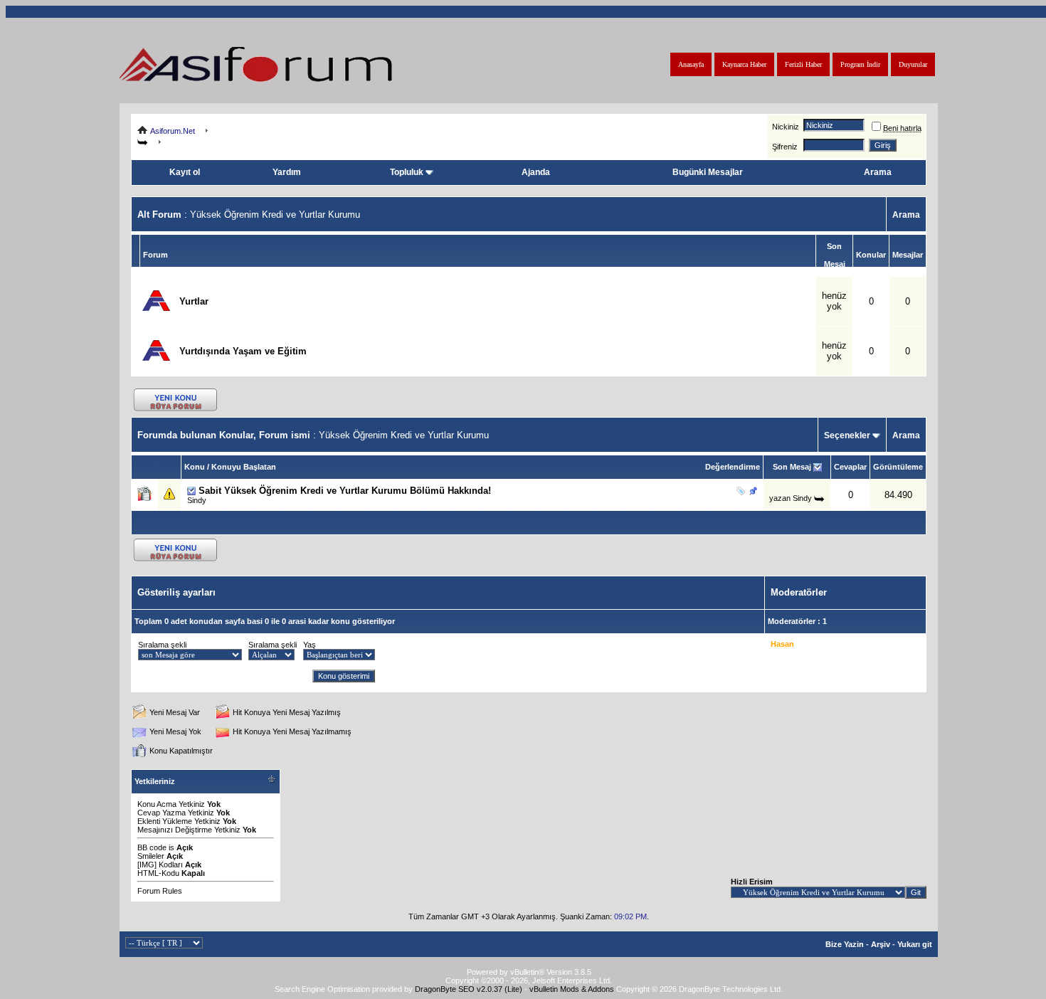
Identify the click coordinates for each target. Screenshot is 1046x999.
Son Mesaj (792, 466)
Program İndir (860, 64)
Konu (194, 466)
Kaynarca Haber (744, 64)
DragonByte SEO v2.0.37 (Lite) (468, 989)
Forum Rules (159, 891)
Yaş (309, 644)
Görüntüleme (898, 466)
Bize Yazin (844, 944)
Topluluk (406, 172)
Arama (878, 172)
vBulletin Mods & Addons (571, 989)
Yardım (287, 172)
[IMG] (147, 864)
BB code (152, 847)
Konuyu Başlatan (243, 466)
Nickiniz (785, 126)
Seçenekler (847, 435)
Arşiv (880, 944)
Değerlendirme (732, 466)
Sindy (196, 500)
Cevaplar (850, 466)
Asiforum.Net (172, 131)
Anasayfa (691, 64)
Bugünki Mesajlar (707, 172)
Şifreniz (785, 146)
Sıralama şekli (162, 644)
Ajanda (536, 172)
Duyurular (913, 64)
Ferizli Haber (803, 64)
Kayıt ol (184, 172)
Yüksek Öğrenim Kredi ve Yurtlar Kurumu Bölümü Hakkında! (357, 490)
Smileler (150, 856)
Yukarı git (914, 944)
